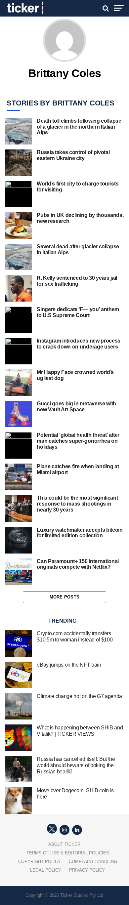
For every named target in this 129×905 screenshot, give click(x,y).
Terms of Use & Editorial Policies (67, 852)
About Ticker (64, 844)
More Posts (65, 597)
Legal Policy (45, 870)
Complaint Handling (93, 861)
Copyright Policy (39, 861)
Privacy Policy (87, 870)
